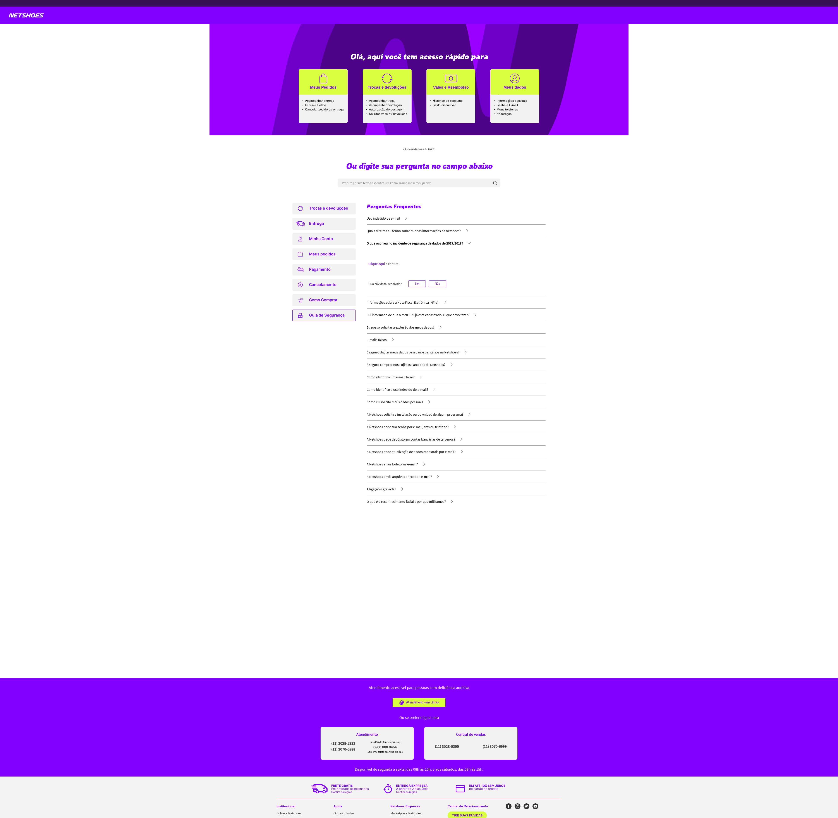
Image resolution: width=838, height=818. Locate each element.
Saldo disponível (444, 105)
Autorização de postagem (386, 109)
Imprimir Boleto (315, 105)
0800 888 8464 (385, 746)
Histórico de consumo (448, 100)
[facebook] (509, 806)
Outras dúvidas (343, 813)
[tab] (324, 208)
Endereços (504, 113)
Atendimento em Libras (422, 702)
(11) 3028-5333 (343, 743)
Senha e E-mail (507, 105)
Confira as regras (341, 792)
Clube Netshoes (413, 149)
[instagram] (517, 806)
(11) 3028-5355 (447, 746)
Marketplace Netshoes (405, 813)
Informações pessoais (512, 100)
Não (437, 283)
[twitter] (526, 806)
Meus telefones (507, 109)
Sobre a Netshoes (288, 813)
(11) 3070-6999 (495, 746)
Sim (417, 283)
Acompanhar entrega (319, 100)
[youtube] (535, 806)
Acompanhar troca (382, 100)
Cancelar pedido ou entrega (324, 109)
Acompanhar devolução (385, 105)
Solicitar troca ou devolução (388, 113)
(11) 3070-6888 (343, 749)
